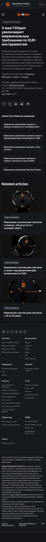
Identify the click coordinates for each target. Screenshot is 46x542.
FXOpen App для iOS (9, 421)
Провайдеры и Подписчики (30, 432)
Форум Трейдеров (8, 397)
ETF (26, 355)
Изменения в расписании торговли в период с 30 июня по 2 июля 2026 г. (20, 159)
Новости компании (32, 385)
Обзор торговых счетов (10, 342)
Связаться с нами (31, 395)
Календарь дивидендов (10, 393)
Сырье (27, 349)
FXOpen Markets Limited (18, 494)
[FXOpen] (23, 14)
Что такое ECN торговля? (11, 403)
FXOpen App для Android (11, 425)
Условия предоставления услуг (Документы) (28, 524)
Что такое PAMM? (31, 421)
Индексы (28, 346)
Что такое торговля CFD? (11, 406)
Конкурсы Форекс (8, 443)
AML (43, 523)
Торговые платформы (10, 368)
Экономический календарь (7, 386)
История (28, 391)
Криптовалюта (30, 358)
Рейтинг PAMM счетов (33, 425)
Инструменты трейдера (10, 352)
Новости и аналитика (9, 390)
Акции (27, 352)
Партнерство (30, 398)
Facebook (29, 74)
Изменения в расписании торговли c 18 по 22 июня (22, 148)
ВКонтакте (7, 77)
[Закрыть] (2, 4)
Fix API (4, 375)
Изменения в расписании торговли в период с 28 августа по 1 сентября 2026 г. (22, 125)
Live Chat (6, 94)
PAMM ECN (29, 428)
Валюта (27, 342)
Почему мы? (29, 388)
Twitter (16, 77)
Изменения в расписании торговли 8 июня (22, 170)
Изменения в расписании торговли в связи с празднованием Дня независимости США (23, 137)
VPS (3, 372)
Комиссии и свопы (8, 349)
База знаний (6, 400)
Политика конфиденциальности (8, 524)
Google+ (25, 77)
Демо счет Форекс (9, 346)
